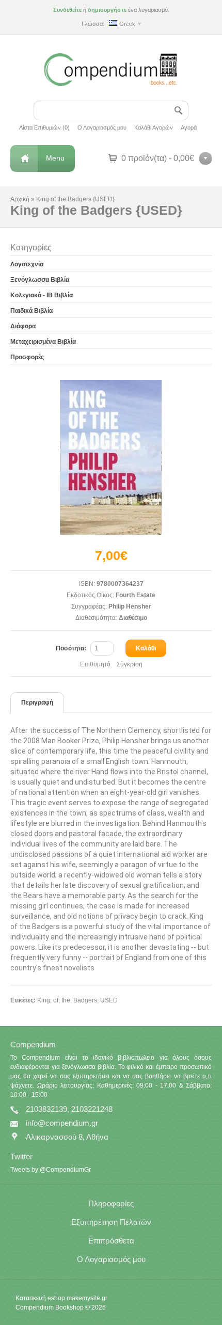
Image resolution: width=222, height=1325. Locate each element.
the (65, 1000)
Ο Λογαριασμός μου (101, 127)
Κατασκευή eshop (40, 1298)
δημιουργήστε (107, 10)
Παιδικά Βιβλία (31, 310)
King (43, 1000)
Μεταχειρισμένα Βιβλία (43, 341)
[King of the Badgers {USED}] (111, 457)
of (55, 1000)
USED (109, 1000)
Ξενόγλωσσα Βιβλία (39, 279)
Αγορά (189, 127)
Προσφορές (27, 357)
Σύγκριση (129, 664)
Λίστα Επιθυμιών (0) (44, 127)
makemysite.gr (87, 1298)
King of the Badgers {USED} (75, 199)
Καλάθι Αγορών (153, 127)
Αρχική (19, 199)
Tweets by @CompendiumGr (50, 1169)
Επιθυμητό (95, 664)
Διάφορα (23, 326)
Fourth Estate (135, 595)
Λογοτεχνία (26, 264)
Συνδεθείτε (67, 10)
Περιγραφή (37, 702)
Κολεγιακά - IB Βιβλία (41, 295)
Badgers (85, 1000)
